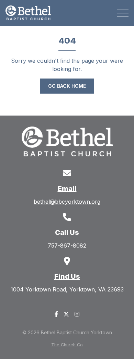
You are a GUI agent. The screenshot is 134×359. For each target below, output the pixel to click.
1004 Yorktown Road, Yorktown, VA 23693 (67, 289)
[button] (123, 13)
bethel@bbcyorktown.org (67, 201)
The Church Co (67, 344)
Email (67, 188)
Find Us (67, 276)
